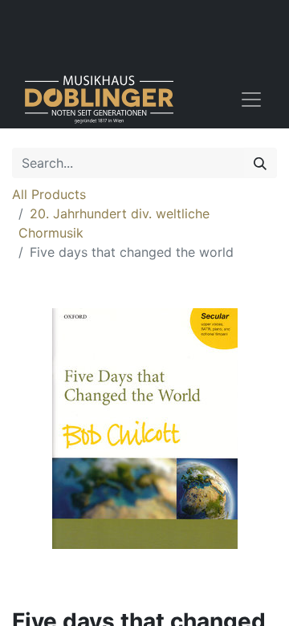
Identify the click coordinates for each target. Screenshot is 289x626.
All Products (49, 194)
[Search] (260, 163)
